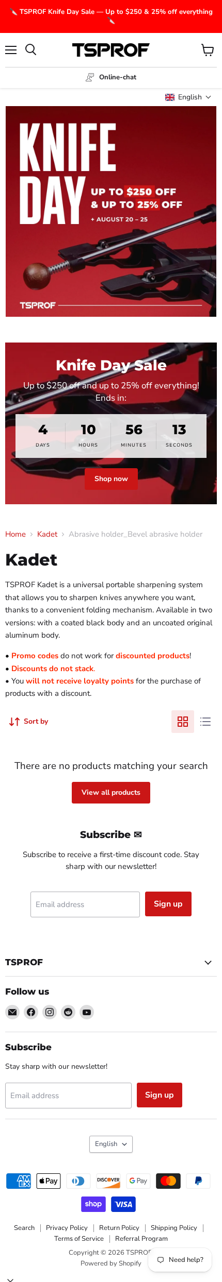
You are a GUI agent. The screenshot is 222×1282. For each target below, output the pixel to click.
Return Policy (119, 1228)
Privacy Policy (67, 1228)
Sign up (168, 904)
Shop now (111, 479)
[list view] (205, 721)
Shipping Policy (174, 1228)
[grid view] (182, 721)
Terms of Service (79, 1238)
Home (15, 534)
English (106, 1144)
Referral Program (141, 1238)
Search (24, 1228)
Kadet (47, 534)
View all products (111, 792)
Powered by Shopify (111, 1263)
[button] (188, 97)
